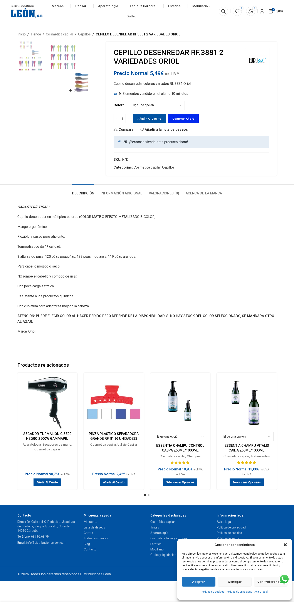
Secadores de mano (56, 444)
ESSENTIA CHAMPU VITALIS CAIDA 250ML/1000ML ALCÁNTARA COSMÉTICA (247, 450)
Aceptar (198, 582)
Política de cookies (213, 591)
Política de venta (228, 538)
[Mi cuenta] (262, 11)
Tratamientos (260, 456)
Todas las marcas (96, 538)
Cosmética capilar (59, 34)
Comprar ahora (183, 118)
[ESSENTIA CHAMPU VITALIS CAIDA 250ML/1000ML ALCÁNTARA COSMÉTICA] (247, 403)
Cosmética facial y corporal (169, 538)
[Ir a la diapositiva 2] (75, 90)
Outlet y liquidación (163, 555)
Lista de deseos (94, 527)
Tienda (36, 34)
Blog (87, 544)
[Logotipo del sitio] (27, 11)
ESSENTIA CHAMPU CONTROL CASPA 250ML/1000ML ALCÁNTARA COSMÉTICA (180, 450)
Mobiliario (157, 549)
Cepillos (84, 34)
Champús (194, 456)
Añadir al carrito (149, 118)
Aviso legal (261, 591)
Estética (155, 544)
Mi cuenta (90, 521)
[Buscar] (223, 11)
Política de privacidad (239, 591)
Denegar (235, 582)
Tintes (154, 527)
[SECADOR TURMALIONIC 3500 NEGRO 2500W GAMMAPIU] (47, 403)
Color (118, 105)
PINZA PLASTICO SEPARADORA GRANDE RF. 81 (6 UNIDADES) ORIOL (114, 439)
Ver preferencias (270, 582)
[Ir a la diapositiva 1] (70, 90)
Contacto (90, 549)
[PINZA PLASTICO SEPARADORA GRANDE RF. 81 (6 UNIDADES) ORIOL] (114, 403)
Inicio (21, 34)
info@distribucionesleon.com (46, 542)
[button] (285, 545)
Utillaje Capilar (127, 444)
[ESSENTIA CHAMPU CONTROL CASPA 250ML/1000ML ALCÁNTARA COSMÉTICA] (180, 403)
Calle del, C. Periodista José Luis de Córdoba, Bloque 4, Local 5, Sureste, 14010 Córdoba (46, 526)
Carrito (88, 533)
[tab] (83, 191)
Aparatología (32, 444)
